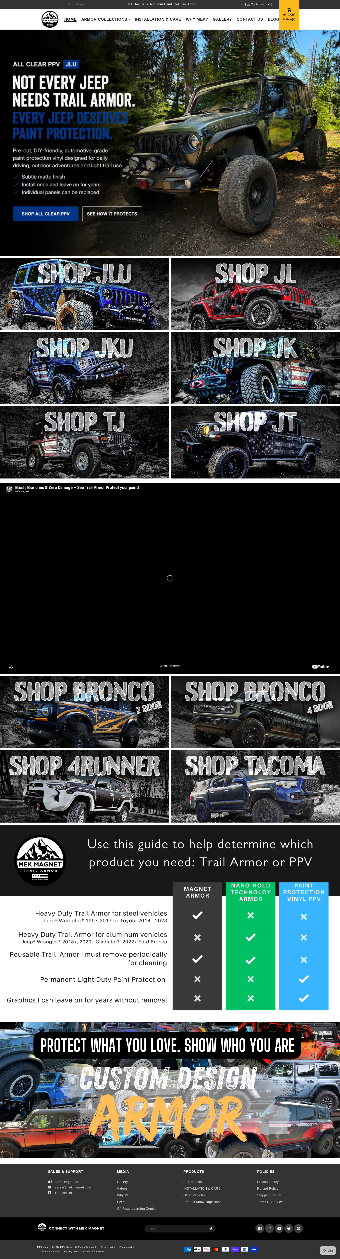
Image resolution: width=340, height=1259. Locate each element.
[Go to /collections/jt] (255, 443)
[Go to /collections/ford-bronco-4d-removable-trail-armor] (255, 713)
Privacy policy (268, 1182)
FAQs (121, 1202)
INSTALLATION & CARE (202, 1188)
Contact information (93, 1251)
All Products (192, 1182)
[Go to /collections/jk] (255, 369)
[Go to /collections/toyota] (84, 787)
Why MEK (124, 1195)
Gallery (122, 1182)
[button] (240, 4)
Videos (122, 1188)
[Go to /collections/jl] (255, 295)
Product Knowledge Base (202, 1202)
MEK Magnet (44, 1247)
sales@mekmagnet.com (73, 1187)
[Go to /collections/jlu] (84, 295)
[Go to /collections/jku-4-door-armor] (84, 369)
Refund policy (267, 1188)
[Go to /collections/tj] (84, 443)
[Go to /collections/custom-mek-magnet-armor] (170, 1089)
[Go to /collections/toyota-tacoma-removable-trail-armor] (255, 787)
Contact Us (63, 1193)
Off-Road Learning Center (136, 1208)
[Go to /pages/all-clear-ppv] (170, 144)
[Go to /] (50, 19)
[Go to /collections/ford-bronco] (84, 713)
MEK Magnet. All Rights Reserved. (78, 1247)
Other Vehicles (194, 1195)
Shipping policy (269, 1195)
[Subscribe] (210, 1228)
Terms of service (270, 1202)
